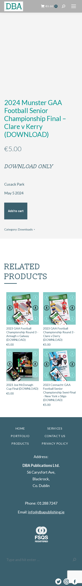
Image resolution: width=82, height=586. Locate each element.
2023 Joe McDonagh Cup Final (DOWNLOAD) (22, 386)
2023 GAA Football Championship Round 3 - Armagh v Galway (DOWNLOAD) (22, 334)
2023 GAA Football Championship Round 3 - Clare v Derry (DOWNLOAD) (59, 334)
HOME (20, 428)
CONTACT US (55, 436)
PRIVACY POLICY (55, 443)
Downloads (25, 229)
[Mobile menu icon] (73, 6)
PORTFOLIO (20, 436)
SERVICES (54, 428)
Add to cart (16, 211)
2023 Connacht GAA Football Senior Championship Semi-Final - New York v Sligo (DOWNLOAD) (59, 392)
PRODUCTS (20, 443)
